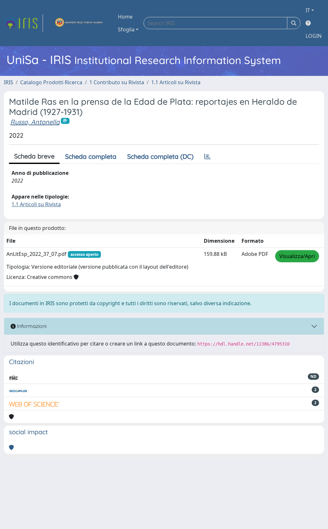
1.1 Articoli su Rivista (176, 82)
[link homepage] (23, 23)
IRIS (8, 82)
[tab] (207, 156)
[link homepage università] (79, 23)
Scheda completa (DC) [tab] (160, 156)
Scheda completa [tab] (90, 156)
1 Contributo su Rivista (116, 82)
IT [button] (308, 10)
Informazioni (31, 326)
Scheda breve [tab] (34, 156)
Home (125, 16)
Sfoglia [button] (126, 29)
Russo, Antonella (35, 122)
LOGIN (314, 35)
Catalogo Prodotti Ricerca (51, 82)
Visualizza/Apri (297, 256)
